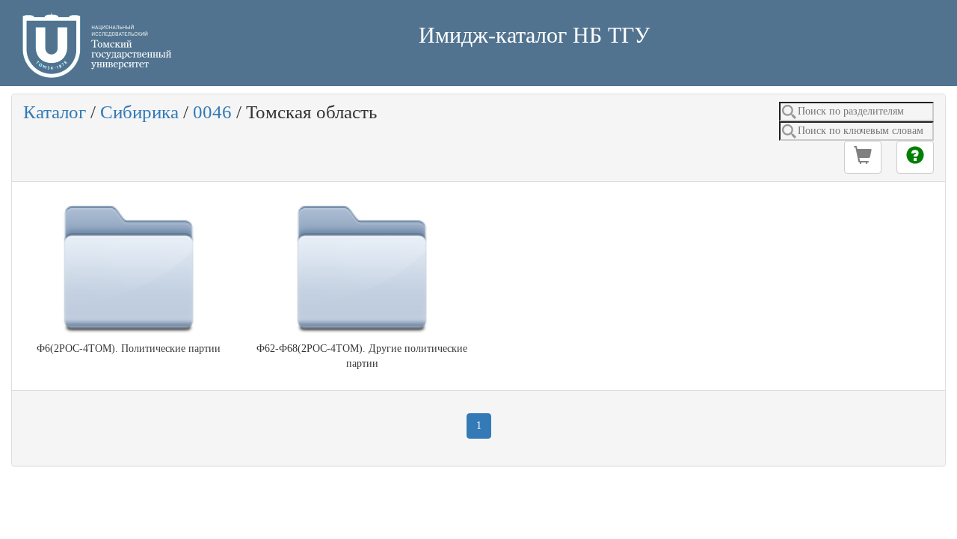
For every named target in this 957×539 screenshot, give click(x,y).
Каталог (54, 112)
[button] (862, 157)
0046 (212, 112)
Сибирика (139, 112)
